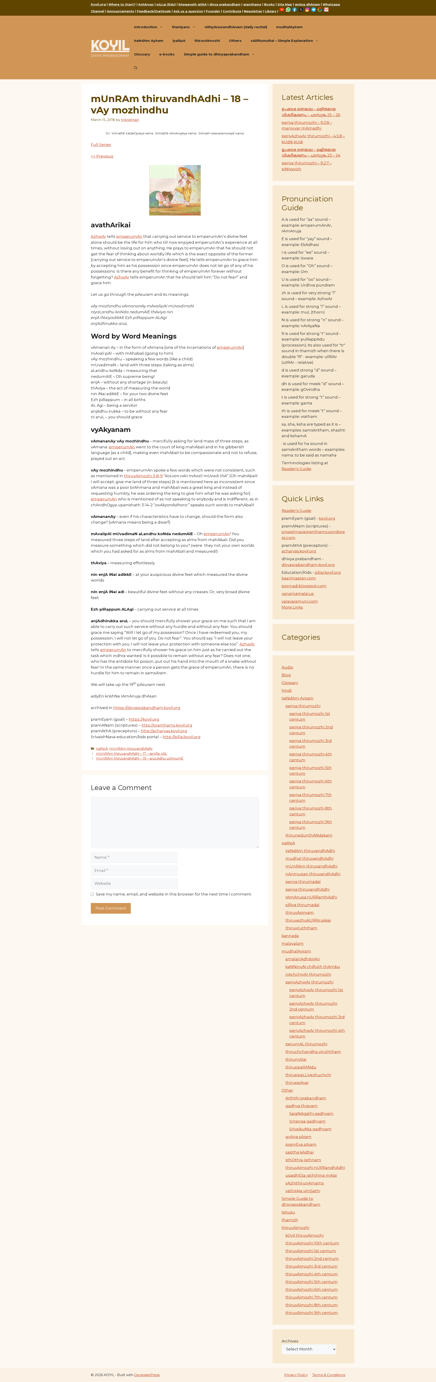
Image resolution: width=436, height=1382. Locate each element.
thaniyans (181, 27)
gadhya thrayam (301, 1106)
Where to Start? (122, 4)
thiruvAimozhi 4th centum (311, 1274)
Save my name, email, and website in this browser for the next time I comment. (174, 894)
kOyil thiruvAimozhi (304, 1235)
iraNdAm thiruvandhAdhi (310, 850)
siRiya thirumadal (302, 905)
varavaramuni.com (300, 601)
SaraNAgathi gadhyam (311, 1113)
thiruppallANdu (300, 1067)
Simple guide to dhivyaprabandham (216, 54)
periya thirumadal (303, 881)
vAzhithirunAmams (304, 1183)
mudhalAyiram (289, 27)
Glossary (142, 54)
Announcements (120, 11)
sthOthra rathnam (303, 1160)
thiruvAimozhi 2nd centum (312, 1258)
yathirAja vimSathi (302, 1191)
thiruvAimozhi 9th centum (311, 1312)
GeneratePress (147, 1375)
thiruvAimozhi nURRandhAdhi (315, 1167)
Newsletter (253, 11)
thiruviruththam (301, 928)
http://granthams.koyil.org (166, 725)
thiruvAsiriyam (299, 912)
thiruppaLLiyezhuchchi (308, 1075)
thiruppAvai (296, 1082)
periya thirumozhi (302, 706)
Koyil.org (98, 4)
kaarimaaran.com (299, 578)
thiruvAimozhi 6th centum (311, 1289)
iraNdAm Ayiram (149, 40)
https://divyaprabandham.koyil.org (146, 707)
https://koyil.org (144, 719)
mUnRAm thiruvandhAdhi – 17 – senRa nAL (131, 754)
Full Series (101, 144)
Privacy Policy (296, 1375)
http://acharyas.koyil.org (164, 731)
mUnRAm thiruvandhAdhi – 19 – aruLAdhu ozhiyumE (139, 758)
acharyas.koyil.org (299, 551)
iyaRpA (179, 40)
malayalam (293, 943)
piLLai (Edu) (166, 4)
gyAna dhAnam (307, 4)
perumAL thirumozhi (306, 1044)
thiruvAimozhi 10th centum (312, 1243)
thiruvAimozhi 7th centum (311, 1297)
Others (235, 40)
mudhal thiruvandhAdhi (309, 858)
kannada (290, 935)
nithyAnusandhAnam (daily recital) (236, 27)
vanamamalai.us (298, 593)
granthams (252, 4)
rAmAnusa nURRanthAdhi (311, 897)
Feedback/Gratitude (154, 11)
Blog (286, 675)
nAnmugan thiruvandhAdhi (312, 874)
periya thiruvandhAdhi (307, 889)
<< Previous (102, 156)
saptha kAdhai (299, 1152)
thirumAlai (295, 1059)
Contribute (232, 11)
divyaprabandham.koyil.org (308, 564)
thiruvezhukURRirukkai (308, 920)
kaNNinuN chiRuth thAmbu (312, 966)
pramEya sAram (301, 1144)
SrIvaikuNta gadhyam (310, 1129)
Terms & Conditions (328, 1375)
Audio (287, 667)
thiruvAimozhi (207, 40)
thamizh (290, 1220)
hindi (287, 690)
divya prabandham (224, 4)
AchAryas (146, 4)
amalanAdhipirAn (302, 959)
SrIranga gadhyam (307, 1121)
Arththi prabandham (305, 1098)
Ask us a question (188, 11)
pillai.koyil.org (328, 572)
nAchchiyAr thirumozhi (308, 974)
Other (287, 1090)
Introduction (145, 27)
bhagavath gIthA (192, 4)
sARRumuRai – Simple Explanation (282, 40)
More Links (292, 607)
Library (270, 11)
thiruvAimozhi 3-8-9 (143, 476)
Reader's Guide (296, 469)
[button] (135, 68)
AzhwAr (98, 236)
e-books (167, 54)
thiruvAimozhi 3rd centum (311, 1266)
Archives (290, 1341)
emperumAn (129, 236)
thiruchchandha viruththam (313, 1051)
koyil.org (327, 518)
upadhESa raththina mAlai (311, 1175)
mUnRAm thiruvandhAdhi (130, 749)
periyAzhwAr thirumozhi (309, 982)
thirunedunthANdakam (308, 835)
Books (269, 4)
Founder (213, 11)
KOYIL (110, 45)
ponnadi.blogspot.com (304, 586)
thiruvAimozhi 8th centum (311, 1305)
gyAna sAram (298, 1136)
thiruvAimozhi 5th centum (311, 1281)
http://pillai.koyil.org (182, 737)
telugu (288, 1212)
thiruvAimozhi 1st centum (310, 1251)
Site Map (284, 4)
